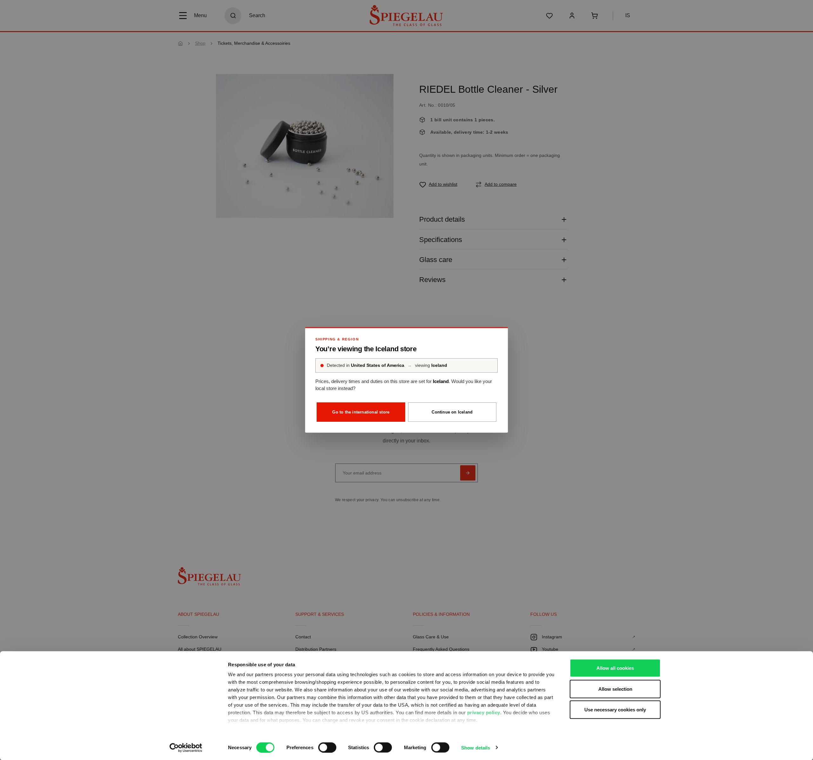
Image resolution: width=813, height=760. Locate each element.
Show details (475, 747)
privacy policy (483, 712)
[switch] (327, 747)
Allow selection (615, 688)
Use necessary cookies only (615, 709)
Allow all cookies (615, 668)
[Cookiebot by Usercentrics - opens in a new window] (186, 747)
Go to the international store (360, 412)
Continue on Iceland (452, 412)
